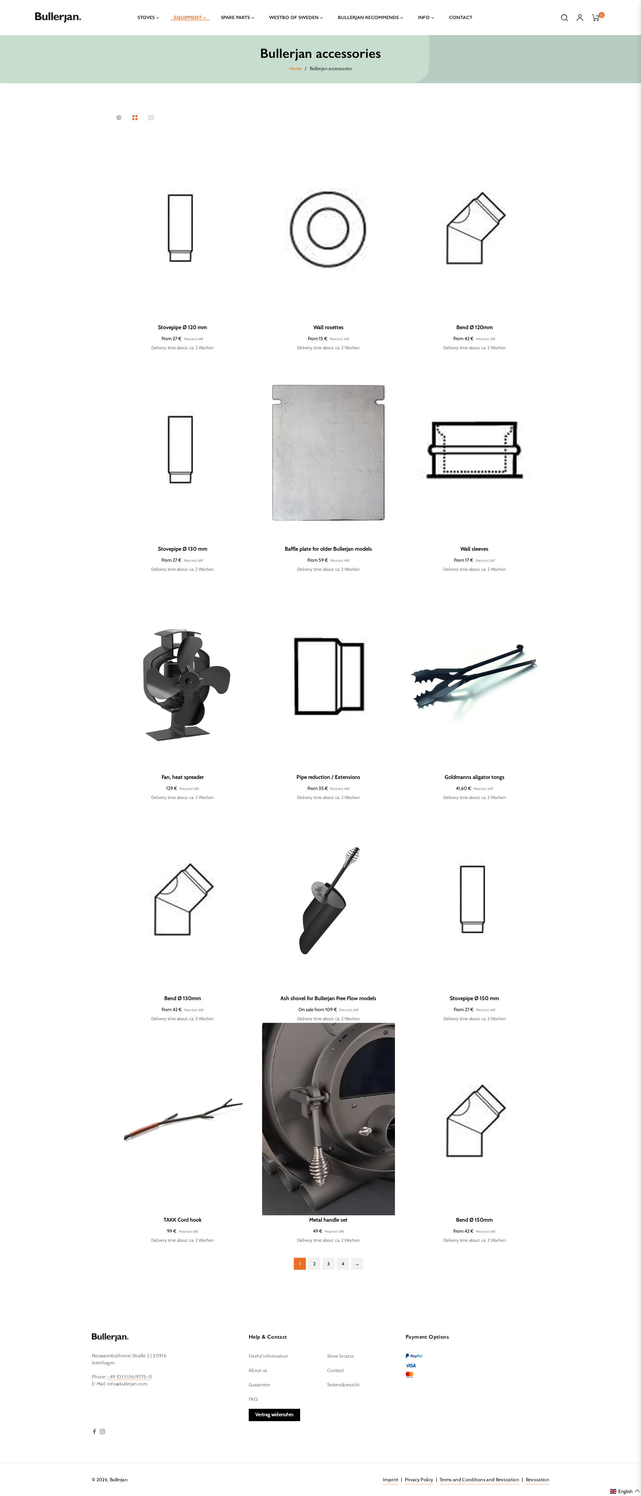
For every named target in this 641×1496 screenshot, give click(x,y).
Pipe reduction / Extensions (328, 777)
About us (258, 1370)
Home (295, 68)
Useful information (268, 1356)
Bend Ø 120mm (474, 327)
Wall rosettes (328, 327)
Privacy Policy (419, 1480)
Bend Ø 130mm (182, 998)
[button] (625, 1491)
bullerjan (119, 1480)
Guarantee (259, 1385)
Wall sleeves (474, 549)
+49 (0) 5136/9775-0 (130, 1377)
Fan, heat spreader (183, 777)
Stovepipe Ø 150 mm (474, 998)
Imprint (390, 1480)
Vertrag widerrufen (274, 1414)
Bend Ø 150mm (474, 1220)
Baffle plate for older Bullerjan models (328, 549)
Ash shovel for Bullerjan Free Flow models (328, 998)
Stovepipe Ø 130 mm (182, 549)
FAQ (253, 1399)
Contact (335, 1370)
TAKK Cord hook (183, 1220)
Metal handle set (328, 1220)
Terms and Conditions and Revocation (479, 1480)
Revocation (538, 1480)
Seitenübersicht (343, 1385)
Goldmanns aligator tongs (474, 777)
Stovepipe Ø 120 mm (182, 327)
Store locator (340, 1356)
